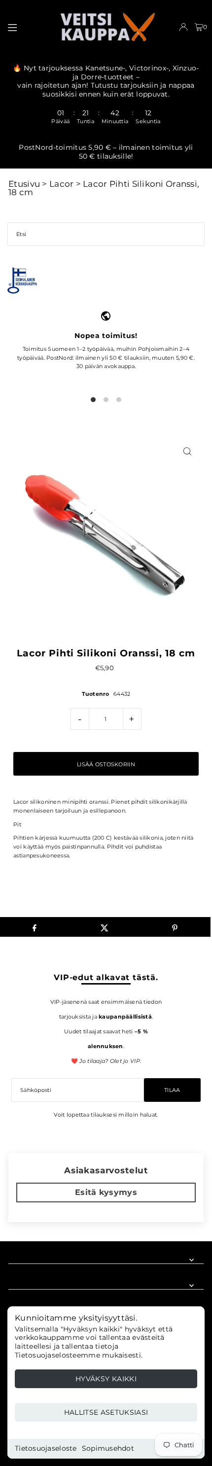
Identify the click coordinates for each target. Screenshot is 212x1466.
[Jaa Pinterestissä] (175, 927)
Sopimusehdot (108, 1448)
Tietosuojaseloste (46, 1448)
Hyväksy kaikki (106, 1378)
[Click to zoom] (188, 451)
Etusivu (24, 184)
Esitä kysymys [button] (106, 1192)
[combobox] (106, 234)
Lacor (61, 184)
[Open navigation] (28, 26)
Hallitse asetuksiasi (106, 1412)
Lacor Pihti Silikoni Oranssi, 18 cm (103, 188)
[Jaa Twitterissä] (105, 927)
